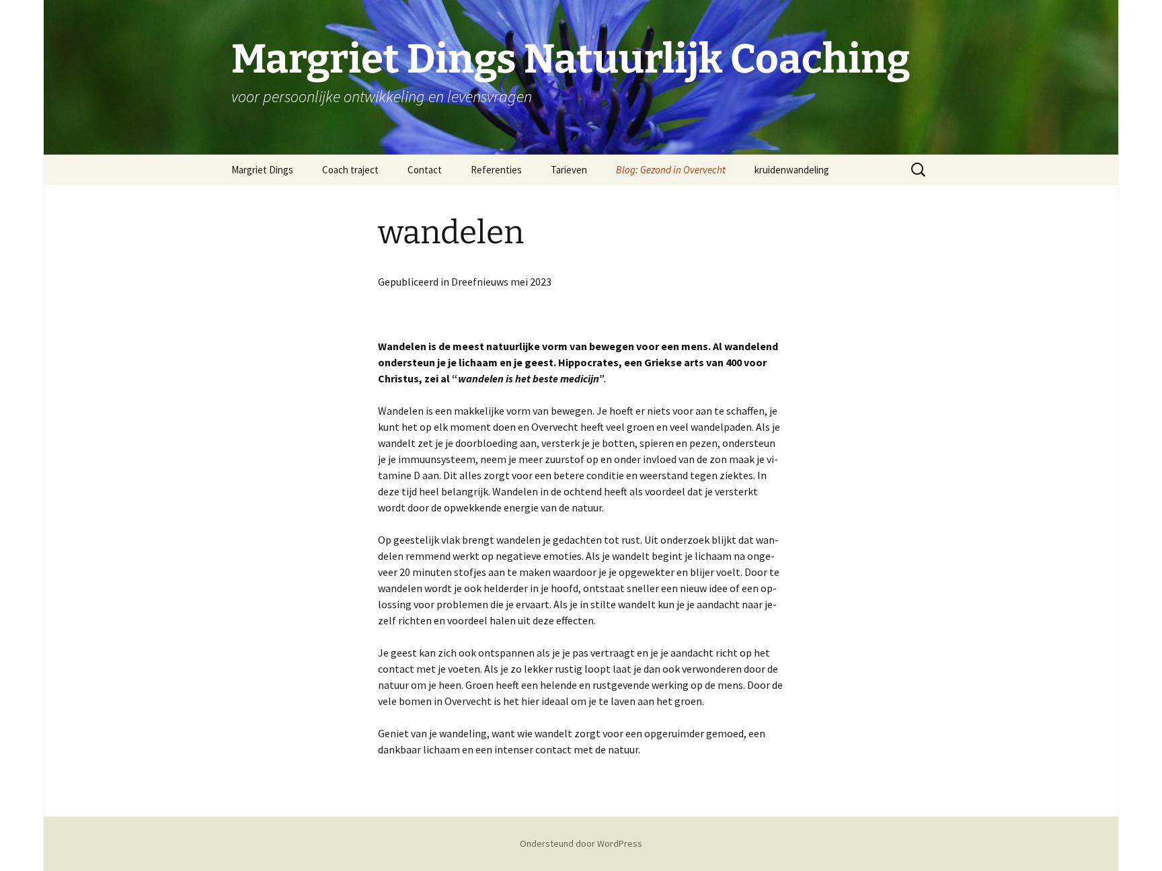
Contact (425, 169)
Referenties (496, 169)
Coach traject (350, 169)
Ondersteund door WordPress (581, 843)
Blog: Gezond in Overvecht (671, 169)
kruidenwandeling (791, 169)
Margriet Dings (262, 169)
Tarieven (569, 169)
